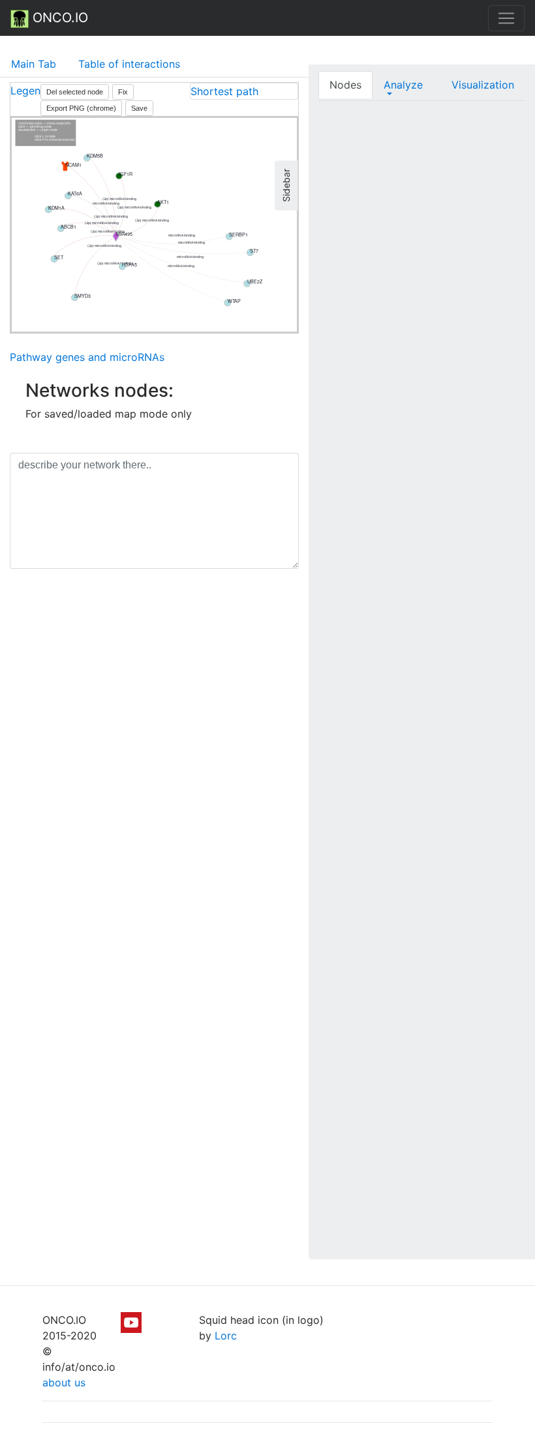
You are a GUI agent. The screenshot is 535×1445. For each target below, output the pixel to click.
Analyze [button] (403, 84)
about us (63, 1382)
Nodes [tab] (345, 84)
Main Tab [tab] (33, 63)
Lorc (226, 1335)
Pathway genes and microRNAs (87, 357)
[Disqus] (154, 763)
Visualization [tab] (482, 84)
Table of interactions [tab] (129, 63)
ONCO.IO (58, 17)
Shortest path (224, 91)
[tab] (244, 91)
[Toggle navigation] (506, 18)
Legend (28, 90)
